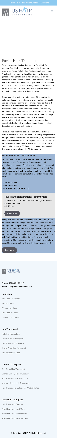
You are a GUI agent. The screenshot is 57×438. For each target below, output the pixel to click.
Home (12, 3)
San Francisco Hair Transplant (15, 378)
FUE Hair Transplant (11, 334)
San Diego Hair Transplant (13, 369)
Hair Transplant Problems (13, 343)
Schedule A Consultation (27, 3)
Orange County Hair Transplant (15, 374)
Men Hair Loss (8, 303)
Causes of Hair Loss (10, 317)
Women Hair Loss (9, 308)
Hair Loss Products (10, 313)
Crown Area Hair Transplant (14, 348)
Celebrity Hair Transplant (12, 339)
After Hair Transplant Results (14, 414)
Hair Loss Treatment (11, 299)
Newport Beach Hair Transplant (15, 383)
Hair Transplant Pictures (12, 404)
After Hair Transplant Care (13, 409)
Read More (12, 213)
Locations (45, 3)
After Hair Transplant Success (15, 418)
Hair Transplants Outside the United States (20, 388)
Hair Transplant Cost (11, 353)
